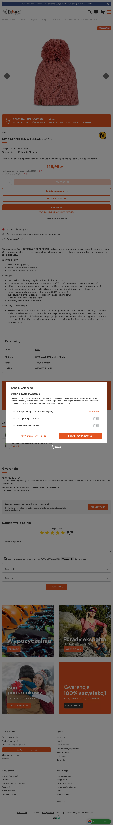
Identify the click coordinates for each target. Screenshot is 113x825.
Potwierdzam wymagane (33, 436)
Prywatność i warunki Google (58, 403)
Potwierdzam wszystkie (80, 436)
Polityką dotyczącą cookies (74, 398)
